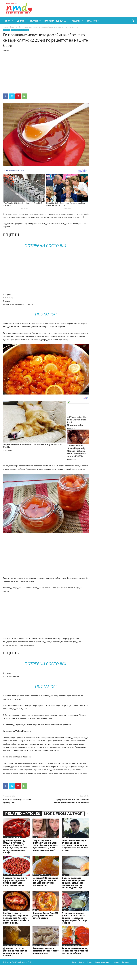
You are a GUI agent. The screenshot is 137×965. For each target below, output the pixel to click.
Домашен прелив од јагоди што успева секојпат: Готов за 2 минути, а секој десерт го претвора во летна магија (15, 846)
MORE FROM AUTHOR (63, 814)
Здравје (34, 21)
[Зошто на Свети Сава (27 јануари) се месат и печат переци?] (46, 901)
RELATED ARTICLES (22, 814)
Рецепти (76, 21)
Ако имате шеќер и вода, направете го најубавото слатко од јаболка (75, 951)
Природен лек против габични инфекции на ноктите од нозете (71, 801)
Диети (20, 21)
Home (5, 27)
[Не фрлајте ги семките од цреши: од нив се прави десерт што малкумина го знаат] (16, 866)
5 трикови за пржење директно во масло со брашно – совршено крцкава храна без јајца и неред (74, 918)
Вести (8, 21)
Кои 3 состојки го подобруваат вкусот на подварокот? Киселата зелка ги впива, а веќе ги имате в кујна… (16, 918)
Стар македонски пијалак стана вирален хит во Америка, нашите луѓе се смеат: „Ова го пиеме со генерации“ (45, 845)
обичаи (36, 910)
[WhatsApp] (24, 96)
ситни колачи (38, 945)
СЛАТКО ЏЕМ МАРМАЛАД (20, 30)
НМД (7, 50)
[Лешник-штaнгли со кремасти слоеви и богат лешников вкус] (46, 936)
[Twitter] (12, 96)
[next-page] (87, 813)
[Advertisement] (46, 72)
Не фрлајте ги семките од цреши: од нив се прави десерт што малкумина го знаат (15, 881)
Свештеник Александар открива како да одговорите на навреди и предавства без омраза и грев (75, 845)
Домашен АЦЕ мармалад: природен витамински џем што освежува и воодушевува (46, 881)
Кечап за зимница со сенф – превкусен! (18, 801)
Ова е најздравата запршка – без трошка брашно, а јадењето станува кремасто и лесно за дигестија (73, 882)
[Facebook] (5, 96)
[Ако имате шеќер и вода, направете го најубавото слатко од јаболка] (75, 936)
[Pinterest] (18, 96)
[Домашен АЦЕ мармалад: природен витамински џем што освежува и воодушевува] (46, 866)
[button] (133, 21)
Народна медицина (55, 21)
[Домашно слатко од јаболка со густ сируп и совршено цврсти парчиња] (16, 936)
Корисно (66, 875)
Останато (92, 21)
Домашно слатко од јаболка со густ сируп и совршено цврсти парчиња (15, 952)
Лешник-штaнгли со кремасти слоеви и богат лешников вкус (46, 951)
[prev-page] (84, 813)
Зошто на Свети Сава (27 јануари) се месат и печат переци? (45, 915)
